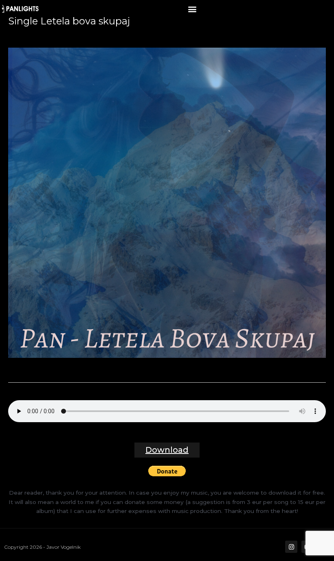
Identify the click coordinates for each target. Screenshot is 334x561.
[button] (192, 8)
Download (167, 450)
